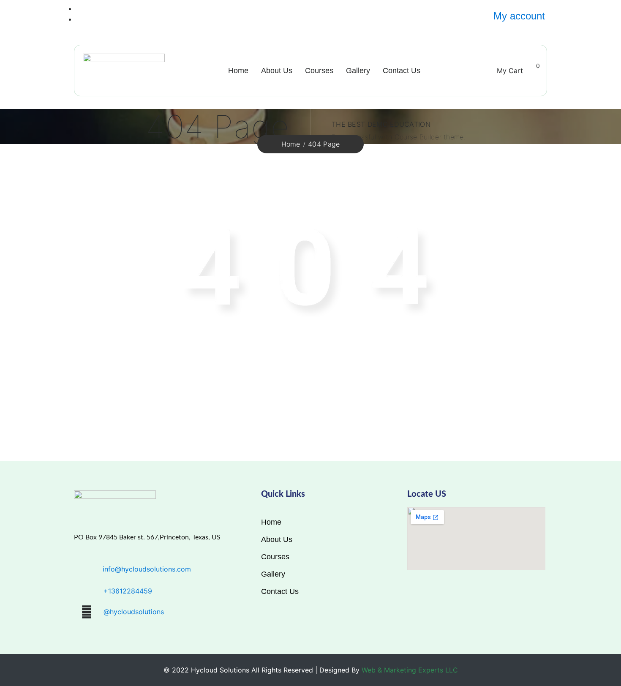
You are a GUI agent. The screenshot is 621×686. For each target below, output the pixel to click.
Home (238, 70)
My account (519, 16)
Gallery (358, 70)
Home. (473, 376)
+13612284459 (128, 591)
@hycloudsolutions (134, 611)
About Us (276, 70)
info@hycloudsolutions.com (147, 569)
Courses (319, 70)
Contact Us (401, 70)
